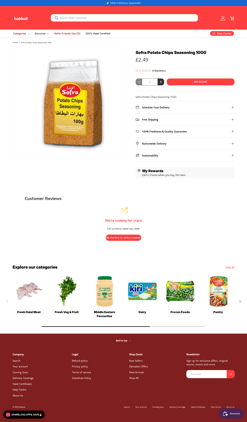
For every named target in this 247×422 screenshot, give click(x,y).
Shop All (134, 378)
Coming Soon (20, 372)
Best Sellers (135, 360)
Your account (20, 366)
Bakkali (22, 407)
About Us (18, 395)
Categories (19, 33)
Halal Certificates (22, 384)
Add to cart (200, 81)
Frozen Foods (180, 312)
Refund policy (80, 360)
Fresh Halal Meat (29, 312)
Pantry (218, 312)
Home (15, 42)
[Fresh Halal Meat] (29, 291)
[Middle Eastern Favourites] (105, 291)
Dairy (142, 312)
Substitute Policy (81, 378)
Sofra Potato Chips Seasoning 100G (36, 42)
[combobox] (124, 18)
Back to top (122, 340)
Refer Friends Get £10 (67, 33)
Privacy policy (80, 366)
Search (16, 360)
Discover (40, 33)
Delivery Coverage (23, 378)
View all (229, 267)
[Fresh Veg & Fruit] (67, 291)
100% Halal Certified (98, 33)
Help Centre (19, 389)
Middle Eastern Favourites (104, 314)
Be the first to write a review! (123, 237)
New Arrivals (136, 372)
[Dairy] (142, 291)
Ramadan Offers (138, 366)
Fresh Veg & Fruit (67, 312)
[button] (232, 18)
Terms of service (81, 372)
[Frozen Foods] (180, 291)
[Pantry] (218, 291)
